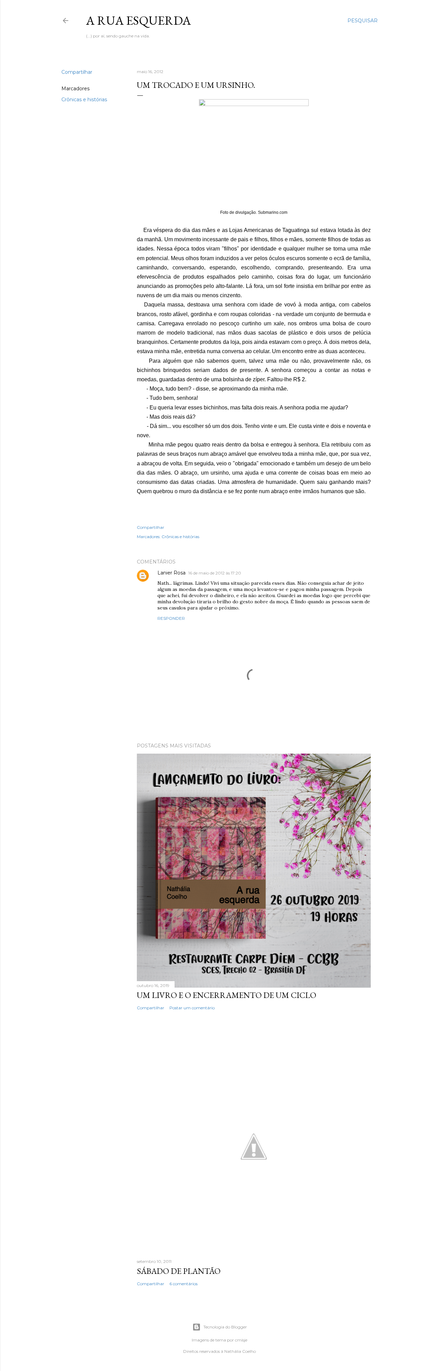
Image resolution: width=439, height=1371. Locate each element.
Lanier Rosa (171, 573)
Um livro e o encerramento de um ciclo (226, 995)
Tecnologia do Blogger (225, 1326)
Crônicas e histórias (84, 99)
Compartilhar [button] (76, 72)
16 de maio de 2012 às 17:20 (214, 573)
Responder (171, 618)
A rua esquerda (138, 20)
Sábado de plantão (179, 1271)
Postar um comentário (192, 1007)
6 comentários (183, 1283)
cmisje (241, 1340)
